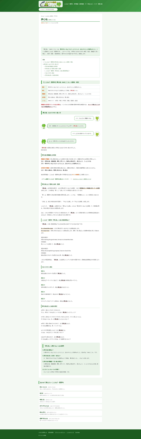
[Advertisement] (70, 35)
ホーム (42, 16)
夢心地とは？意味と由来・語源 (53, 68)
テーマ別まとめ (89, 4)
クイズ (95, 4)
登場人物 (100, 4)
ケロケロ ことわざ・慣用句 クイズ (82, 179)
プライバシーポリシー (60, 432)
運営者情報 (50, 432)
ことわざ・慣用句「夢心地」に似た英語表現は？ (57, 71)
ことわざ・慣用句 (68, 4)
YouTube (77, 432)
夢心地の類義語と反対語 (51, 66)
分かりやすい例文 (49, 73)
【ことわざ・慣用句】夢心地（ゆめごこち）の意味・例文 (58, 62)
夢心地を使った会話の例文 (52, 75)
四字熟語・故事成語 (79, 4)
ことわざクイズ (70, 432)
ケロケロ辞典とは (43, 432)
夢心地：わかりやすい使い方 (51, 64)
